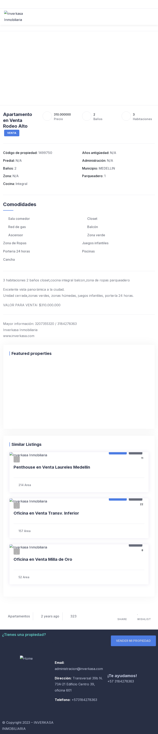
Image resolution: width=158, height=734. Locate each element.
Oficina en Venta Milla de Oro (43, 559)
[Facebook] (86, 725)
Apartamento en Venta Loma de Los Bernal (60, 418)
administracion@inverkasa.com (79, 669)
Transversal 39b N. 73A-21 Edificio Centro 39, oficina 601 (79, 684)
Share (122, 619)
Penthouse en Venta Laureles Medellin (52, 467)
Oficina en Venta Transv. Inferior (46, 513)
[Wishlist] (24, 368)
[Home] (26, 659)
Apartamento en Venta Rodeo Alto (17, 120)
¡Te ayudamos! (122, 675)
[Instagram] (97, 725)
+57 (74, 700)
